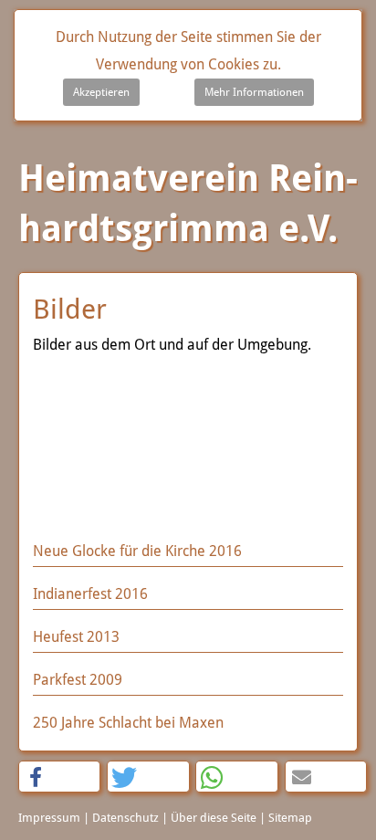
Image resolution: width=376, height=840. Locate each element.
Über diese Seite (213, 817)
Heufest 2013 (76, 637)
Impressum (49, 817)
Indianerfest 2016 (90, 594)
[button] (59, 777)
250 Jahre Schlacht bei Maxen (128, 722)
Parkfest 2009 (77, 679)
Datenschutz (125, 817)
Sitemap (290, 817)
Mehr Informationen (254, 92)
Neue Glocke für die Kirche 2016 (137, 551)
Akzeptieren (101, 92)
